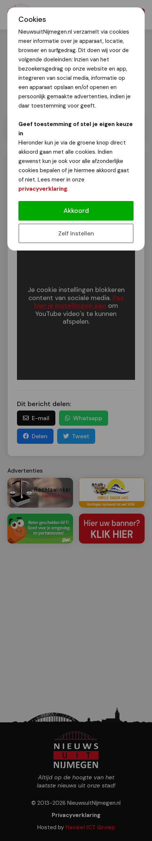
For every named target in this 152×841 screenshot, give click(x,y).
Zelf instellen (76, 233)
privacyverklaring (42, 189)
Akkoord (76, 210)
